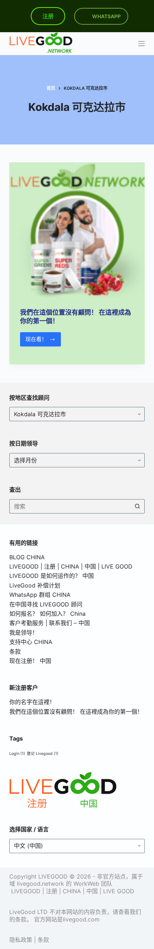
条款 (15, 651)
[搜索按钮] (137, 506)
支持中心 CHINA (30, 641)
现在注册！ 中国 (30, 660)
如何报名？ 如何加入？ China (47, 613)
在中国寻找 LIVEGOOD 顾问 (45, 604)
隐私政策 (20, 939)
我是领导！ (23, 632)
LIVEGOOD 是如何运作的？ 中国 (51, 575)
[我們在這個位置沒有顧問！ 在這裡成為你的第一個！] (77, 230)
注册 (48, 16)
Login (17, 753)
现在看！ (38, 341)
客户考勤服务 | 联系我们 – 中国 (49, 622)
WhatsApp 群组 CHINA (40, 594)
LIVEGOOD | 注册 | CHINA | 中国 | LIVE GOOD (71, 566)
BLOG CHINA (27, 557)
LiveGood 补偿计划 (34, 585)
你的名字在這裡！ (32, 701)
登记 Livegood (42, 753)
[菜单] (141, 43)
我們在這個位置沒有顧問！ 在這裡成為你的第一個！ (76, 711)
